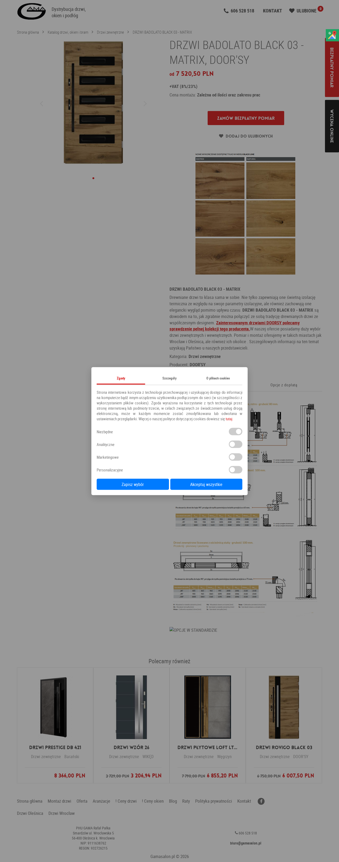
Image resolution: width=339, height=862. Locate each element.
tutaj (229, 418)
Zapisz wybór (133, 484)
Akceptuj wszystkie (206, 484)
